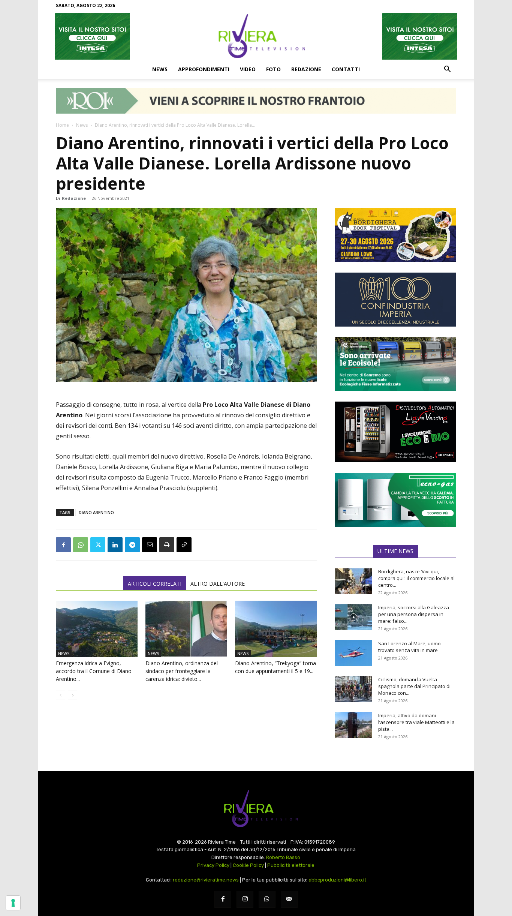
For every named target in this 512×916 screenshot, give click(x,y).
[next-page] (72, 695)
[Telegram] (132, 544)
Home (62, 125)
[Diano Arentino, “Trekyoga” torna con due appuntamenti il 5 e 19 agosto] (276, 629)
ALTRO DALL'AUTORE (217, 583)
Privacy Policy (213, 865)
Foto (273, 69)
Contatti (346, 69)
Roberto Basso (283, 857)
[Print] (166, 544)
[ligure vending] (395, 432)
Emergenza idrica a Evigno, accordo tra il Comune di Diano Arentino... (94, 671)
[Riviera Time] (256, 36)
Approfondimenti (203, 69)
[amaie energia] (395, 364)
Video (248, 69)
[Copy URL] (184, 544)
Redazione (306, 69)
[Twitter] (97, 544)
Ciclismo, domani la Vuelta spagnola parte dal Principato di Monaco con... (414, 686)
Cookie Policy (248, 865)
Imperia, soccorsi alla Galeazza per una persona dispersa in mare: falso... (413, 614)
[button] (447, 70)
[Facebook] (63, 544)
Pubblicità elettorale (290, 865)
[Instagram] (245, 899)
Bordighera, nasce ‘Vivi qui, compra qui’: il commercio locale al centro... (416, 578)
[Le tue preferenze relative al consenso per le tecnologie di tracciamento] (13, 903)
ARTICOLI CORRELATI (154, 583)
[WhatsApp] (80, 544)
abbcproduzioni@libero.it (337, 880)
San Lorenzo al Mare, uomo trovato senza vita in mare (409, 647)
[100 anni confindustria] (395, 300)
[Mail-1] (289, 899)
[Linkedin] (115, 544)
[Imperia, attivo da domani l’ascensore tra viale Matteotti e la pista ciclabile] (353, 725)
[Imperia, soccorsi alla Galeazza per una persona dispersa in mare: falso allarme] (353, 617)
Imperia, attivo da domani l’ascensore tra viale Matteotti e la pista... (416, 722)
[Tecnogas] (395, 500)
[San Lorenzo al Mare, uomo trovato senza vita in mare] (353, 653)
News (160, 69)
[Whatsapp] (267, 899)
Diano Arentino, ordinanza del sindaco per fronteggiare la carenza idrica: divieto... (181, 671)
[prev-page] (60, 695)
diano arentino (96, 512)
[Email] (149, 544)
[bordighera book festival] (395, 235)
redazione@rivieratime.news (206, 880)
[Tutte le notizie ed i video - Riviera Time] (256, 808)
